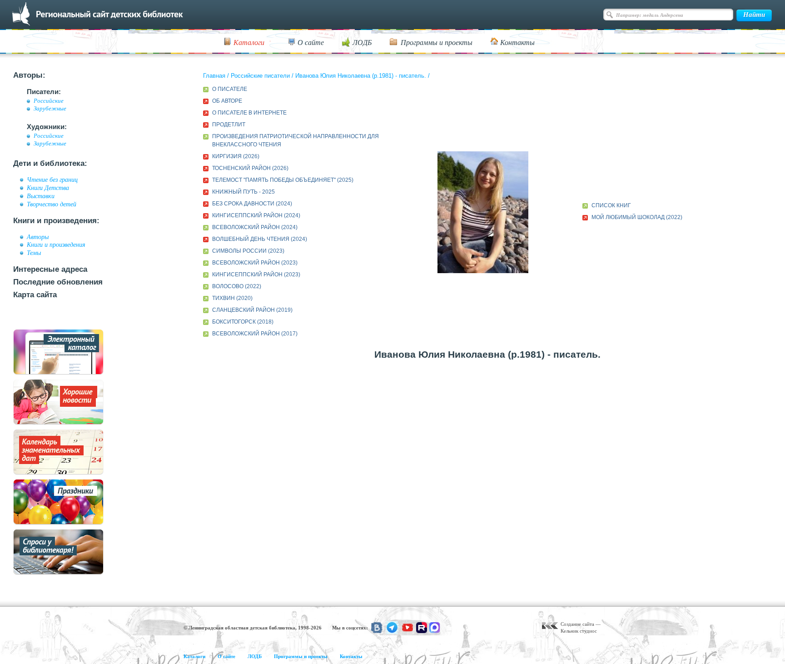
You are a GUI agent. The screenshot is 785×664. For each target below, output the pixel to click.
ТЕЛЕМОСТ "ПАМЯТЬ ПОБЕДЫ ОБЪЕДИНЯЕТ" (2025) (282, 180)
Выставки (41, 196)
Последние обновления (58, 282)
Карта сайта (35, 294)
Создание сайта (577, 624)
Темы (34, 252)
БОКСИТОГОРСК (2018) (242, 322)
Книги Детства (48, 187)
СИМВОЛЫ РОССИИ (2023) (248, 251)
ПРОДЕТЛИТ (228, 124)
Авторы (38, 236)
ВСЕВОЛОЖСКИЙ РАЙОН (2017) (255, 333)
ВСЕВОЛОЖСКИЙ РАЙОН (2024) (255, 227)
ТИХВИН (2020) (232, 298)
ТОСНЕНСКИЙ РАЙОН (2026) (250, 168)
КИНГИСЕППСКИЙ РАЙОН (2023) (256, 274)
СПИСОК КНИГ (611, 205)
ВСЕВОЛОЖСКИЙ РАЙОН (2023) (255, 263)
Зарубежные (50, 108)
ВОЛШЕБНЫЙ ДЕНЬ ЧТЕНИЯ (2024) (259, 239)
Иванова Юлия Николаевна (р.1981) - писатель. (360, 75)
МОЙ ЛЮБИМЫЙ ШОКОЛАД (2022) (636, 217)
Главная (214, 75)
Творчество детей (51, 204)
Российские (49, 101)
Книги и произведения (56, 244)
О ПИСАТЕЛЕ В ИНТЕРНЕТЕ (249, 113)
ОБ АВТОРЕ (227, 101)
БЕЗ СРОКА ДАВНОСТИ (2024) (252, 203)
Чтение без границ (52, 179)
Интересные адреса (50, 269)
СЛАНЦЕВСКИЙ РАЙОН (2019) (252, 310)
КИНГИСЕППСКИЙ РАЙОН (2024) (256, 215)
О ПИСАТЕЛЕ (229, 89)
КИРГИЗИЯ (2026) (235, 156)
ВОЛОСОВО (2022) (236, 286)
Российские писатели (260, 75)
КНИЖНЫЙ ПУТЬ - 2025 (243, 192)
